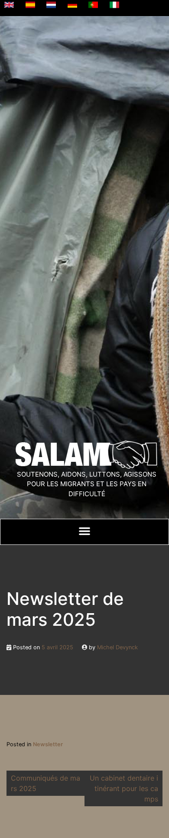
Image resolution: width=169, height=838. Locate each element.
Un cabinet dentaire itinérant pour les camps (124, 788)
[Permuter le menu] (84, 531)
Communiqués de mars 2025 (45, 783)
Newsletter (48, 744)
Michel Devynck (117, 647)
